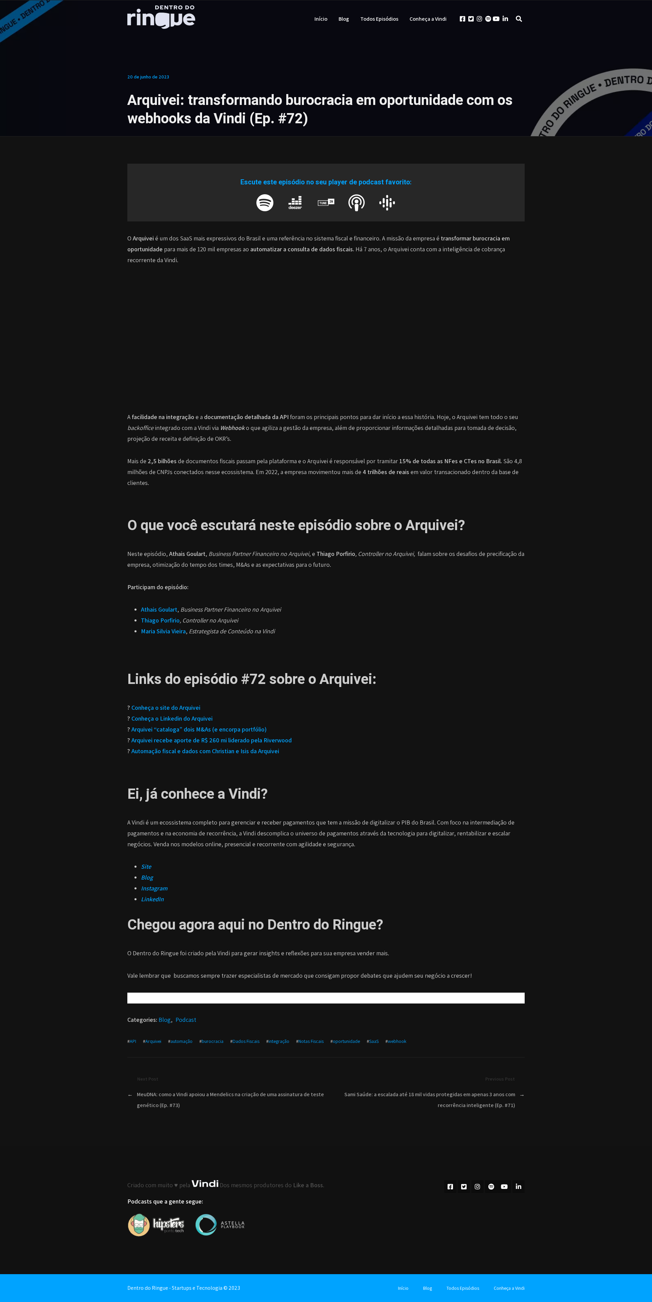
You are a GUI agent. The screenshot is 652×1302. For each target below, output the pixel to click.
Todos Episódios (379, 18)
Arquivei (153, 1041)
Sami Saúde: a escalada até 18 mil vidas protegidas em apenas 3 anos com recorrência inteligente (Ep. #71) (429, 1100)
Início (320, 18)
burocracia (212, 1041)
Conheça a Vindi (428, 18)
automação (181, 1041)
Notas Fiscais (311, 1041)
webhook (397, 1041)
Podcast (186, 1020)
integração (279, 1041)
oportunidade (346, 1041)
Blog (344, 18)
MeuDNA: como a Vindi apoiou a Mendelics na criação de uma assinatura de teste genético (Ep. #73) (230, 1100)
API (133, 1041)
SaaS (374, 1041)
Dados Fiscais (246, 1041)
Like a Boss (308, 1185)
